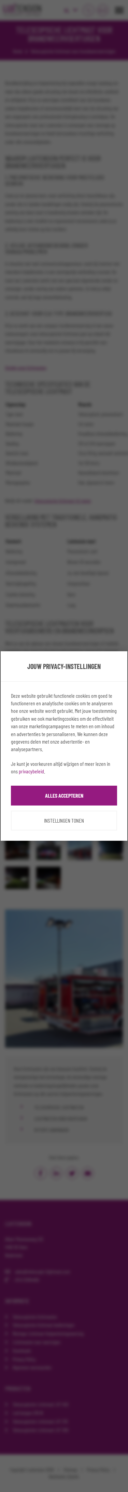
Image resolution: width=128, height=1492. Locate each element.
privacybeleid (31, 771)
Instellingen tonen (64, 820)
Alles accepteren (64, 795)
